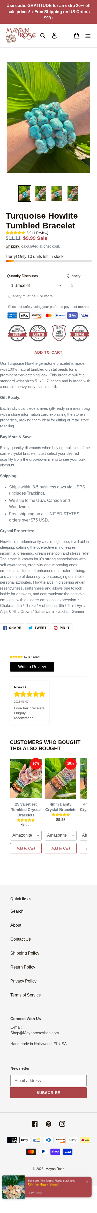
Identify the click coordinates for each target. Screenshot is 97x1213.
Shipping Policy (24, 953)
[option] (25, 193)
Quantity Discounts (22, 276)
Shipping (13, 246)
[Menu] (88, 35)
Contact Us (20, 939)
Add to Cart (26, 848)
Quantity (73, 276)
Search (17, 911)
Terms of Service (25, 995)
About (15, 925)
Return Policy (22, 967)
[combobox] (26, 835)
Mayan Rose (55, 1169)
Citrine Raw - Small (43, 1184)
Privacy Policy (23, 981)
